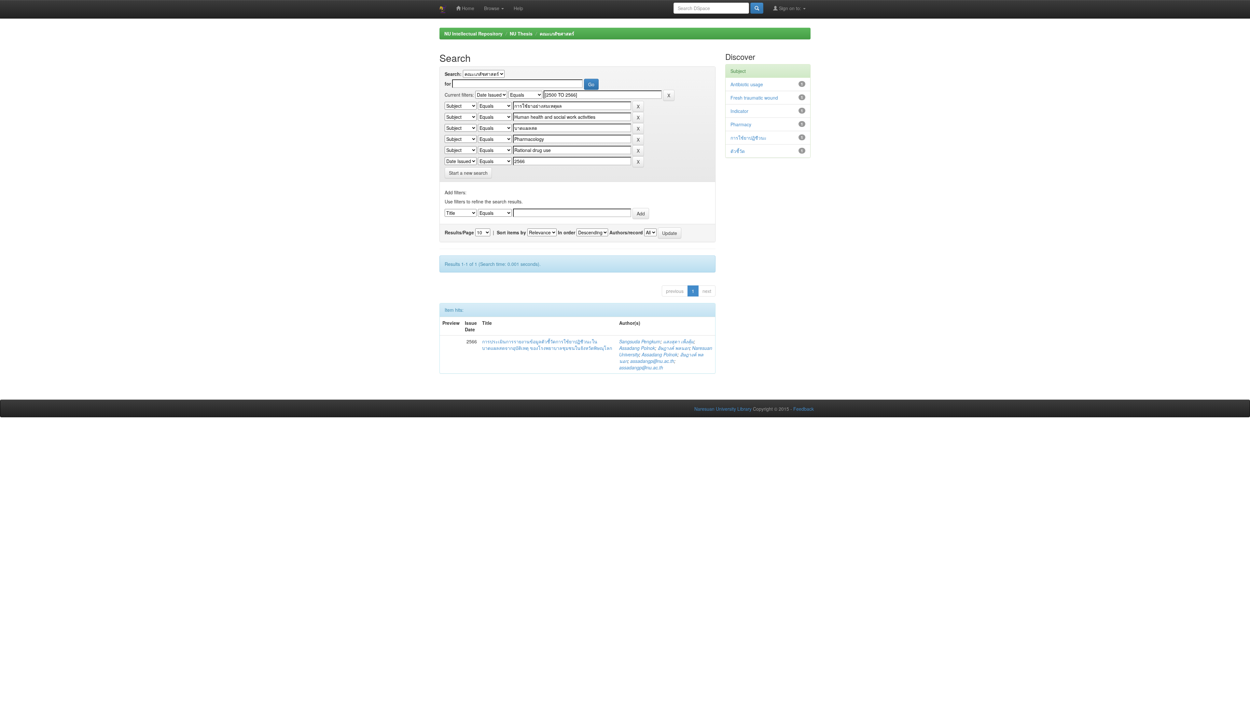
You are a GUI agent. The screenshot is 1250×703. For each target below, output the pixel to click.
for (448, 83)
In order (566, 232)
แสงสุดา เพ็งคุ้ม (678, 341)
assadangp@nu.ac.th (652, 361)
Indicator (739, 111)
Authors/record (626, 232)
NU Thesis (521, 33)
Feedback (803, 409)
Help (518, 8)
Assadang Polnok (637, 348)
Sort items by (511, 232)
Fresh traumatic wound (754, 97)
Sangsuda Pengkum (639, 341)
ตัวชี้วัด (737, 151)
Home (467, 8)
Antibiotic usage (746, 84)
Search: (453, 74)
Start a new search (468, 173)
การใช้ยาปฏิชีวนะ (748, 137)
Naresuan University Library (723, 409)
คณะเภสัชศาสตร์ (557, 33)
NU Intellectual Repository (473, 33)
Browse (492, 8)
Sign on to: (790, 8)
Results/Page (459, 232)
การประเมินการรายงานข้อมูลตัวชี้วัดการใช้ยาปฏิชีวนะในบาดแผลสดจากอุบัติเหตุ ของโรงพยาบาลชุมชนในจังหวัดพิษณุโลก (547, 344)
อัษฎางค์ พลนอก (673, 348)
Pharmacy (740, 124)
